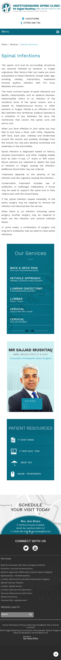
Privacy (23, 625)
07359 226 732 (31, 22)
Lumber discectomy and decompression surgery (25, 579)
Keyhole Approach (26, 279)
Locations (32, 18)
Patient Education (29, 451)
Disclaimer (14, 625)
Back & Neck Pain (24, 269)
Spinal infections (9, 597)
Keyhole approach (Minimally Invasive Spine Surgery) (26, 572)
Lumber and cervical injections (16, 589)
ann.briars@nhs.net (41, 531)
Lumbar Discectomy (26, 289)
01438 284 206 (20, 531)
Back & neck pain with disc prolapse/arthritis (23, 565)
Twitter (26, 548)
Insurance (26, 462)
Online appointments (29, 474)
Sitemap (31, 625)
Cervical (21, 310)
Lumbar (16, 299)
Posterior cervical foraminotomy (17, 568)
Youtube (35, 548)
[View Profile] (24, 407)
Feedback (41, 625)
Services (14, 45)
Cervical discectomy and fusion (16, 593)
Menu (5, 31)
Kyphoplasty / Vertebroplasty (15, 575)
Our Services (30, 253)
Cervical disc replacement (14, 600)
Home (4, 45)
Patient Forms (26, 440)
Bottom (56, 654)
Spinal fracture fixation (12, 582)
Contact (31, 627)
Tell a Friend (53, 625)
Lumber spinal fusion (11, 586)
